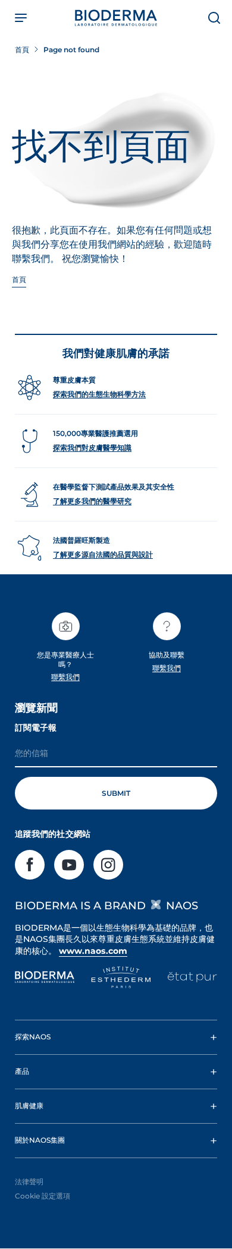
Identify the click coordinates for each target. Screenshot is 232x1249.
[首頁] (116, 18)
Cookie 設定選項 (42, 1195)
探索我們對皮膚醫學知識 (92, 447)
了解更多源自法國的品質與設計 (103, 554)
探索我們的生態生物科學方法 (99, 394)
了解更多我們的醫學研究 (92, 501)
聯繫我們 (65, 676)
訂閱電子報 (36, 727)
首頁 (19, 279)
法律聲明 (29, 1181)
